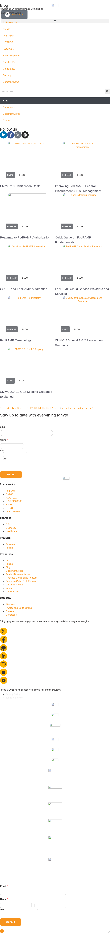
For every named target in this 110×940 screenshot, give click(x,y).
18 (55, 408)
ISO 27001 (8, 49)
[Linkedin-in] (3, 134)
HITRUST (8, 42)
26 (87, 408)
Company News (11, 82)
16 (47, 408)
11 (27, 408)
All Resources (10, 22)
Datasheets (8, 107)
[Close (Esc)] (11, 935)
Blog (5, 100)
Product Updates (11, 55)
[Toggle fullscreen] (4, 935)
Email (3, 427)
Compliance (9, 69)
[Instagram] (25, 134)
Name (4, 440)
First (2, 450)
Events (6, 120)
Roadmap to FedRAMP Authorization (25, 237)
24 (79, 408)
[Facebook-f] (10, 134)
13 (35, 408)
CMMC (6, 29)
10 (23, 408)
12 (31, 408)
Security (7, 75)
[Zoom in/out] (1, 935)
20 (63, 408)
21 (67, 408)
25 (83, 408)
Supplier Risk (10, 62)
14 (39, 408)
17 (51, 408)
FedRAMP (8, 35)
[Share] (8, 935)
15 (43, 408)
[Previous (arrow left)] (1, 939)
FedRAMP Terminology (16, 340)
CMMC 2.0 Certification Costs (20, 186)
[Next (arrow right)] (4, 939)
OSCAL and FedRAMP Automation (23, 288)
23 (75, 408)
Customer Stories (11, 114)
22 (71, 408)
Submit (11, 474)
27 (91, 408)
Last (4, 459)
